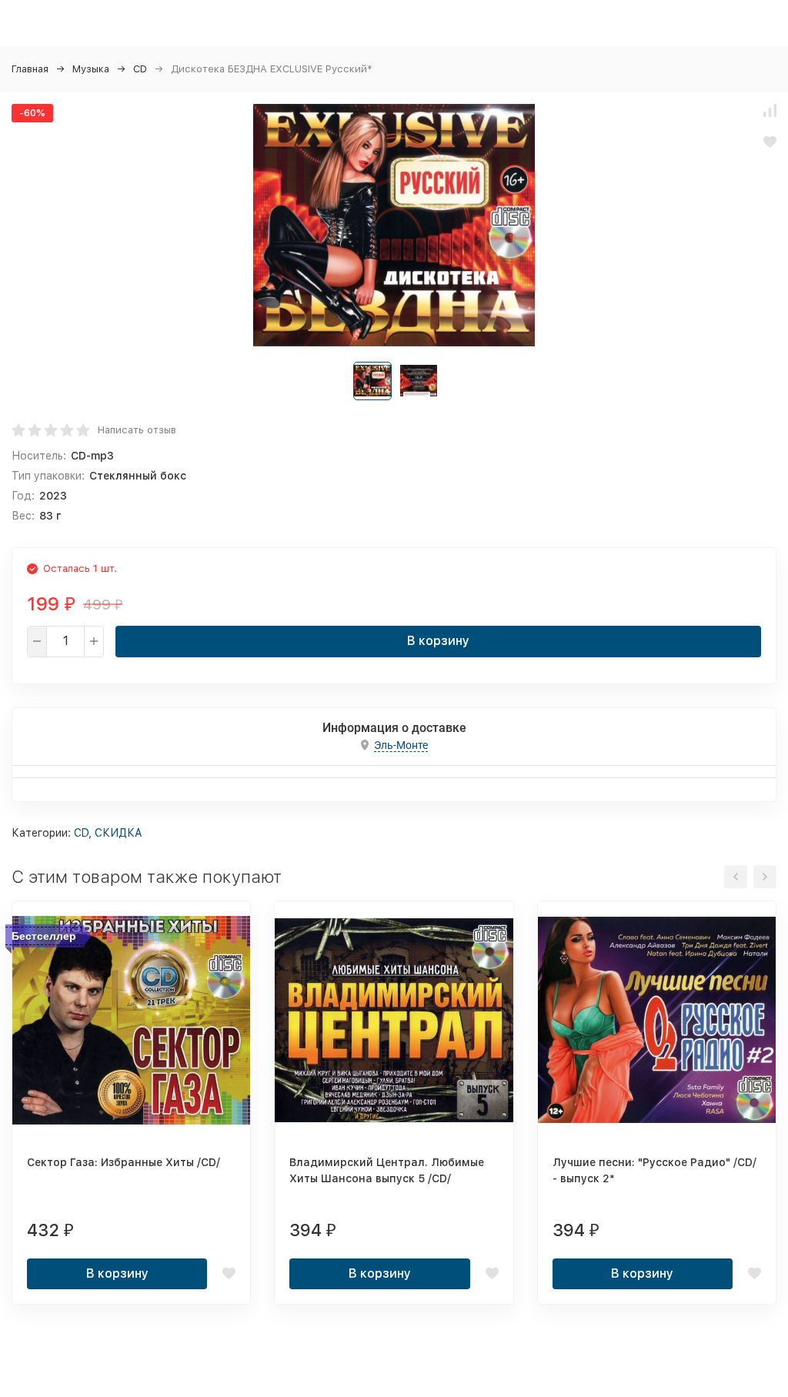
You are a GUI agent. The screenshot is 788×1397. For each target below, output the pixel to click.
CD (140, 69)
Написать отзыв (137, 430)
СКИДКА (118, 833)
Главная (30, 69)
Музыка (90, 69)
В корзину (438, 640)
